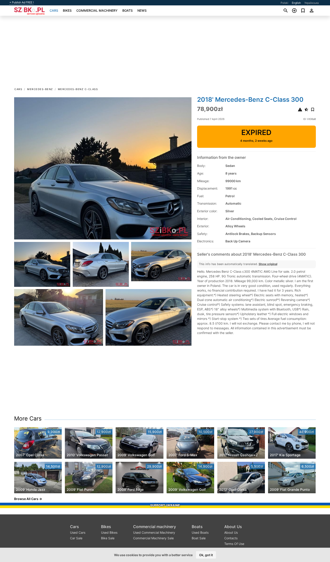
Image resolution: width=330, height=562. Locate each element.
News (142, 10)
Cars (54, 10)
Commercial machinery (97, 10)
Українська (311, 2)
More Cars (28, 418)
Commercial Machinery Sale (153, 538)
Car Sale (76, 538)
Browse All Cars (26, 499)
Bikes (67, 10)
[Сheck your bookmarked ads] (303, 10)
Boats (127, 10)
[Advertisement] (165, 53)
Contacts (231, 538)
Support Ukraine (165, 505)
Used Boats (200, 532)
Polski (284, 2)
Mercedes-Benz (40, 89)
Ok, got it (206, 555)
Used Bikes (109, 532)
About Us (233, 526)
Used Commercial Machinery (154, 532)
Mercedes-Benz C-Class (78, 89)
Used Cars (77, 532)
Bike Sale (107, 538)
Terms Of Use (234, 544)
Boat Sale (199, 538)
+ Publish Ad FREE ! (21, 2)
